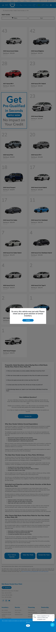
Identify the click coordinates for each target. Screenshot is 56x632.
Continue (28, 320)
